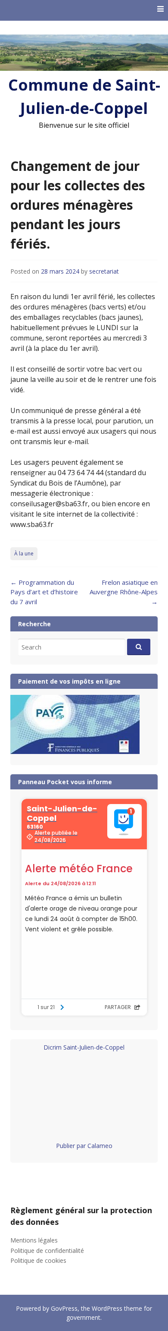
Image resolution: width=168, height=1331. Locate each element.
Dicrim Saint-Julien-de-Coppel (84, 1047)
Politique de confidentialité (47, 1250)
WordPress (107, 1308)
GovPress (64, 1308)
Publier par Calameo (84, 1146)
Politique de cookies (38, 1260)
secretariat (104, 271)
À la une (24, 553)
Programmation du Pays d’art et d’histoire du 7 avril (44, 592)
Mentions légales (34, 1240)
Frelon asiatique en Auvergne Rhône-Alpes (124, 592)
